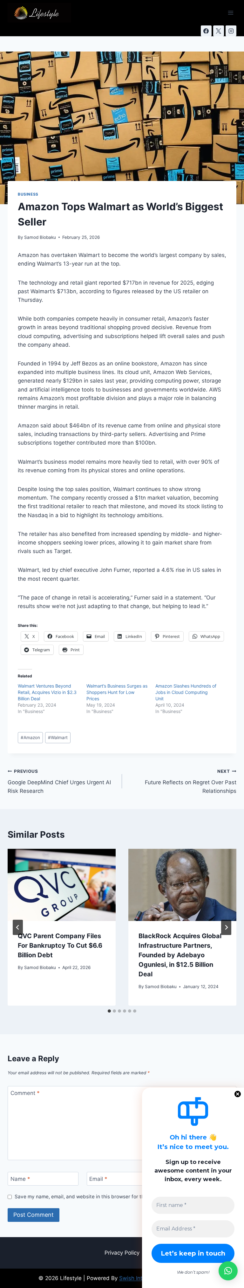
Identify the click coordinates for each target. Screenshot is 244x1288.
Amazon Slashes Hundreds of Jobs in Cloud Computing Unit (185, 692)
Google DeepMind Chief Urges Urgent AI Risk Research (59, 781)
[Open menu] (230, 12)
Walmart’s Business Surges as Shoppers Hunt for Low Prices (116, 692)
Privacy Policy (122, 1253)
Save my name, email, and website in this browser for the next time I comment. (106, 1197)
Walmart (58, 737)
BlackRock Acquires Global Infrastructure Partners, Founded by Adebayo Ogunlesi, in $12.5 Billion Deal (180, 955)
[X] (218, 30)
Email (98, 1179)
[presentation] (62, 885)
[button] (228, 1270)
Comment (25, 1093)
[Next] (226, 927)
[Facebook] (206, 30)
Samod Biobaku (40, 237)
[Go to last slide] (18, 927)
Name (20, 1179)
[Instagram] (231, 30)
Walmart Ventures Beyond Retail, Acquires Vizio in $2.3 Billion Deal (47, 692)
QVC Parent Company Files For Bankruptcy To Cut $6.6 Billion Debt (60, 945)
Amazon (30, 737)
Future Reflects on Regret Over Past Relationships (190, 781)
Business (28, 194)
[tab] (109, 1011)
